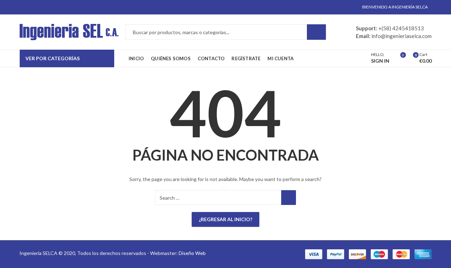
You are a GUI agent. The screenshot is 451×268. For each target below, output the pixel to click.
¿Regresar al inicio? (225, 219)
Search (316, 32)
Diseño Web (192, 253)
